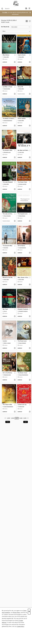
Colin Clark (21, 152)
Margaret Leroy (7, 152)
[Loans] (26, 9)
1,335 (8, 418)
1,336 (12, 418)
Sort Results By (5, 27)
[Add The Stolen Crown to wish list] (30, 380)
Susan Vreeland (22, 343)
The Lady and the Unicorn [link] (8, 214)
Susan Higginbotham (23, 374)
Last (26, 422)
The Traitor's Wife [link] (7, 404)
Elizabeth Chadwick (23, 311)
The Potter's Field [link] (22, 182)
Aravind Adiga (7, 88)
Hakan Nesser (22, 216)
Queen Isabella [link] (22, 118)
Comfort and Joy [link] (22, 404)
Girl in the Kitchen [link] (7, 373)
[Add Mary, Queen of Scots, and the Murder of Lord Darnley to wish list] (30, 285)
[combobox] (13, 8)
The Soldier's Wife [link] (7, 150)
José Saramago (22, 247)
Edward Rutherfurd (8, 120)
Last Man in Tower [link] (7, 87)
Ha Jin (5, 311)
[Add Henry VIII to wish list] (30, 94)
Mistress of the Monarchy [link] (8, 277)
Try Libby (4, 12)
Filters (3, 31)
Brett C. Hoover (7, 343)
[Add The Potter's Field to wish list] (30, 189)
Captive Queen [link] (22, 55)
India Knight (21, 406)
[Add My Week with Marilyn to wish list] (30, 158)
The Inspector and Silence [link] (23, 214)
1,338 (20, 418)
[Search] (2, 8)
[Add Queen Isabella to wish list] (30, 126)
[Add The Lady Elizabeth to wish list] (15, 189)
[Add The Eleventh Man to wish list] (15, 253)
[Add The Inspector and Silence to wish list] (30, 221)
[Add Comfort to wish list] (15, 348)
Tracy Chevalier (7, 216)
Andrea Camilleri (22, 184)
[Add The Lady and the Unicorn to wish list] (15, 221)
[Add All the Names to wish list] (30, 253)
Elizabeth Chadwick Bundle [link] (23, 309)
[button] (27, 21)
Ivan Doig (6, 247)
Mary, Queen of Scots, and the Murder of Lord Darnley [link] (23, 277)
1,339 (24, 418)
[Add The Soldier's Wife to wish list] (15, 158)
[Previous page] (5, 418)
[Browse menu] (29, 8)
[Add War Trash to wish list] (15, 316)
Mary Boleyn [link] (6, 55)
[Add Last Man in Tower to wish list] (15, 94)
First (8, 422)
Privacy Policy (16, 612)
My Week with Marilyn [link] (23, 150)
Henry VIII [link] (20, 87)
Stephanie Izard (7, 374)
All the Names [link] (21, 245)
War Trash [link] (5, 309)
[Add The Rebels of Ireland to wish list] (15, 126)
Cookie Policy (20, 626)
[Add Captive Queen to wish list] (30, 62)
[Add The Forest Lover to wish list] (30, 348)
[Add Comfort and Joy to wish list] (30, 412)
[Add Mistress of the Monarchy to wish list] (15, 285)
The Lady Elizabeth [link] (8, 182)
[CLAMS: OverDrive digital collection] (16, 3)
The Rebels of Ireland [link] (8, 118)
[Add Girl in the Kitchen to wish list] (15, 380)
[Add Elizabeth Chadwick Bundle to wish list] (30, 316)
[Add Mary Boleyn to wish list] (15, 62)
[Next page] (28, 418)
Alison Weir (6, 57)
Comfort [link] (5, 341)
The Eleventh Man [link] (7, 245)
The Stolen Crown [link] (22, 373)
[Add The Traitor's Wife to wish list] (15, 412)
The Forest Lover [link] (22, 341)
